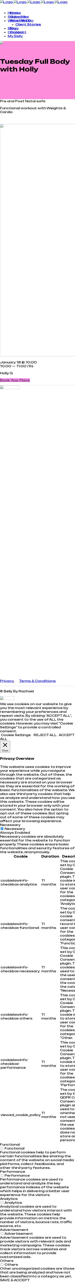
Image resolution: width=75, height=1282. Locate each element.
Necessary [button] (10, 825)
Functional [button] (10, 1144)
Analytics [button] (9, 1199)
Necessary (15, 829)
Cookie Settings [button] (16, 735)
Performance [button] (12, 1172)
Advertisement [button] (14, 1230)
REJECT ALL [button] (45, 735)
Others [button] (6, 1261)
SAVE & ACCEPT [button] (15, 1280)
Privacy (7, 681)
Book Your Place (15, 380)
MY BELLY (8, 6)
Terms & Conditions (37, 681)
